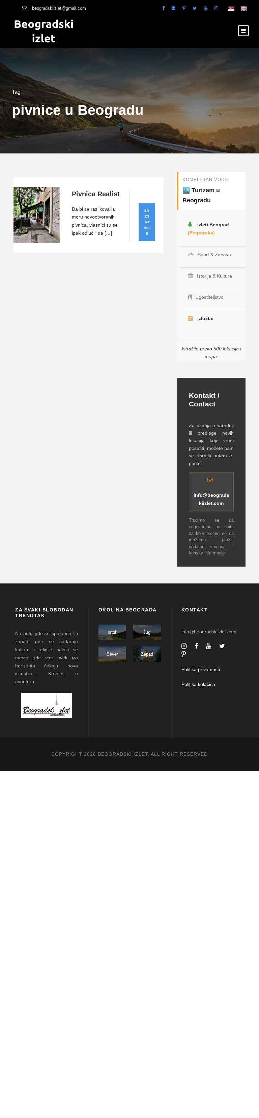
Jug (146, 632)
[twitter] (195, 8)
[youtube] (205, 8)
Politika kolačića (198, 684)
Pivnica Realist (96, 194)
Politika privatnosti (200, 669)
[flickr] (173, 8)
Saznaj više (147, 222)
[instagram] (216, 8)
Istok (112, 632)
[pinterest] (183, 8)
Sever (112, 654)
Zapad (147, 654)
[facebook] (163, 8)
